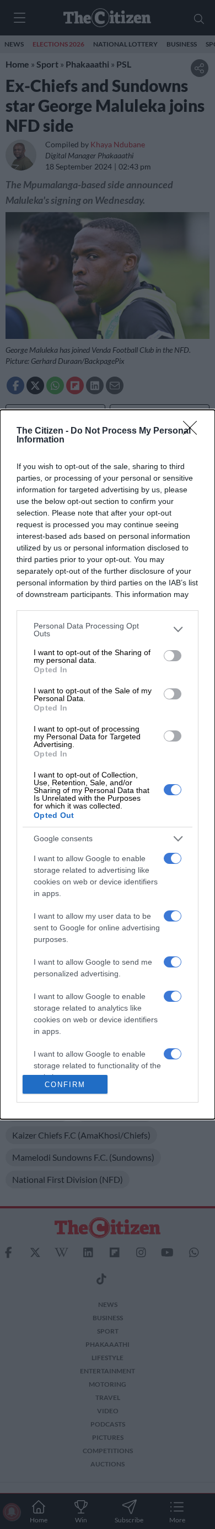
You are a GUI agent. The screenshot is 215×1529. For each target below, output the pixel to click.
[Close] (193, 431)
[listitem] (107, 629)
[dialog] (107, 764)
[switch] (172, 655)
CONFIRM (65, 1084)
